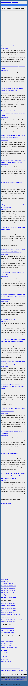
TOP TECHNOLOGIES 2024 (8, 592)
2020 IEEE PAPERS (6, 597)
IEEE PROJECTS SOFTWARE (9, 610)
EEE (9, 5)
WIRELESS (4, 656)
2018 (15, 597)
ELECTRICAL (4, 659)
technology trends (5, 595)
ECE (5, 5)
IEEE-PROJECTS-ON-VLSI (8, 621)
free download (13, 91)
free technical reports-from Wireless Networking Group (14, 670)
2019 (12, 597)
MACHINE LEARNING (6, 661)
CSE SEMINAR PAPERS (7, 628)
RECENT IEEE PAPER (7, 583)
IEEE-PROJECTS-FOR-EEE (8, 605)
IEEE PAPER (15, 2)
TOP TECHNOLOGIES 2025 (8, 590)
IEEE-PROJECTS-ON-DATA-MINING (10, 614)
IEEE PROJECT (15, 5)
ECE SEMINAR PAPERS (7, 630)
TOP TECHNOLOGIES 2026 (8, 588)
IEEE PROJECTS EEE (7, 645)
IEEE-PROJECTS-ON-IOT (7, 612)
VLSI (2, 654)
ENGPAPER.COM (19, 679)
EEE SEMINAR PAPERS (7, 632)
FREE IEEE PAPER (6, 503)
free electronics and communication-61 (10, 668)
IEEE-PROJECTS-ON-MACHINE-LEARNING (12, 619)
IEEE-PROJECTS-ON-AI (7, 617)
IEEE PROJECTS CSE (7, 643)
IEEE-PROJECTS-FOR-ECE (8, 608)
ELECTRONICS (5, 652)
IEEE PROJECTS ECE (7, 641)
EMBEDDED (4, 650)
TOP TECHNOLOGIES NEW (8, 586)
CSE (2, 5)
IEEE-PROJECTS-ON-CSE (8, 603)
